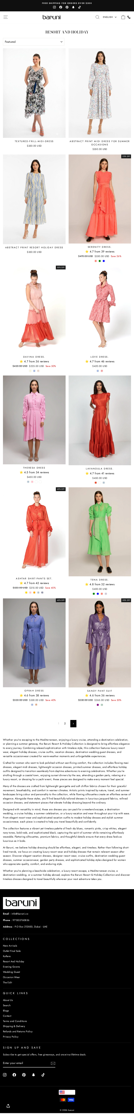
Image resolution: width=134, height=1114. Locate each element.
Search (6, 1005)
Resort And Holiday (13, 961)
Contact (7, 1016)
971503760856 (21, 920)
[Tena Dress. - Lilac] (106, 593)
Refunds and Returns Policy (18, 1031)
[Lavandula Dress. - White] (99, 482)
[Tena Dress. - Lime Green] (93, 593)
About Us (8, 1000)
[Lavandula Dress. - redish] (95, 482)
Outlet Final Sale (12, 951)
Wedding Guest (11, 972)
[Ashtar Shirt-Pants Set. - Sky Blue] (38, 592)
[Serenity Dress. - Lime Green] (99, 261)
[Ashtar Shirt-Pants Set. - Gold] (26, 592)
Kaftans (7, 956)
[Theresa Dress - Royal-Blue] (40, 481)
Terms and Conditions (15, 1021)
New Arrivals (10, 945)
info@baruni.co (20, 913)
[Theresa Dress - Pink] (32, 481)
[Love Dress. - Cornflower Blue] (97, 371)
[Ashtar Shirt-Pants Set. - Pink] (30, 592)
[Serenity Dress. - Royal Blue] (103, 261)
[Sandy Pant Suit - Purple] (97, 705)
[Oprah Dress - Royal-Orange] (36, 704)
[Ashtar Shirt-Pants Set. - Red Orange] (34, 592)
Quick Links (15, 993)
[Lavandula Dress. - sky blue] (103, 482)
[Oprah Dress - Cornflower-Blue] (32, 704)
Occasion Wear (11, 977)
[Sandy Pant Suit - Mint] (101, 705)
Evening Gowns (11, 966)
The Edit (7, 982)
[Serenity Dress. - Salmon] (95, 261)
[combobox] (67, 1092)
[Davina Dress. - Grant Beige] (30, 371)
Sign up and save (22, 1048)
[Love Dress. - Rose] (101, 371)
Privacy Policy (10, 1036)
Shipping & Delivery (14, 1026)
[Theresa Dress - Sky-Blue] (28, 481)
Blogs (6, 1010)
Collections (16, 939)
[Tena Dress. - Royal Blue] (97, 593)
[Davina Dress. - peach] (38, 371)
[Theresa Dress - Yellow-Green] (36, 481)
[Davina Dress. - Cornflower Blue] (34, 371)
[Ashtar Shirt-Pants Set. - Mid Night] (42, 592)
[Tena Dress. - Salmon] (101, 593)
